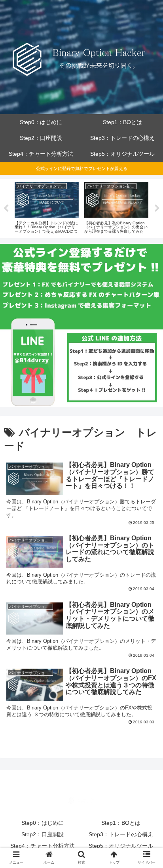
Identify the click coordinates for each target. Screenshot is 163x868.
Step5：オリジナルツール (121, 846)
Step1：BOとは (120, 823)
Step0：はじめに (42, 823)
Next (157, 208)
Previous (6, 208)
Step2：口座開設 (42, 834)
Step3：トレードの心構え (121, 834)
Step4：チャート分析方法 (42, 846)
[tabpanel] (46, 207)
